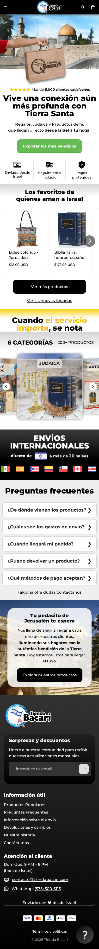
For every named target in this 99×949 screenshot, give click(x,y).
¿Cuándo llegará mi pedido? (40, 544)
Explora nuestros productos (50, 675)
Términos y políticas (49, 931)
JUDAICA (49, 373)
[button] (85, 935)
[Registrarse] (84, 769)
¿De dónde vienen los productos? (46, 510)
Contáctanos (68, 592)
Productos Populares (24, 804)
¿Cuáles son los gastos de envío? (45, 527)
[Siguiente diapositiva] (89, 241)
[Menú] (5, 7)
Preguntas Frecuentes (26, 812)
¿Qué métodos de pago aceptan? (46, 578)
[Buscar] (82, 7)
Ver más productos (49, 286)
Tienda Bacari (56, 939)
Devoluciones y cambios (27, 827)
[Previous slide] (6, 386)
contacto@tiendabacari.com (40, 879)
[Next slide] (93, 386)
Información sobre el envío (30, 820)
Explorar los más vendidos (49, 146)
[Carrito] (93, 7)
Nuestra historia (19, 835)
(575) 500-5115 (48, 888)
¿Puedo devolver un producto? (43, 561)
